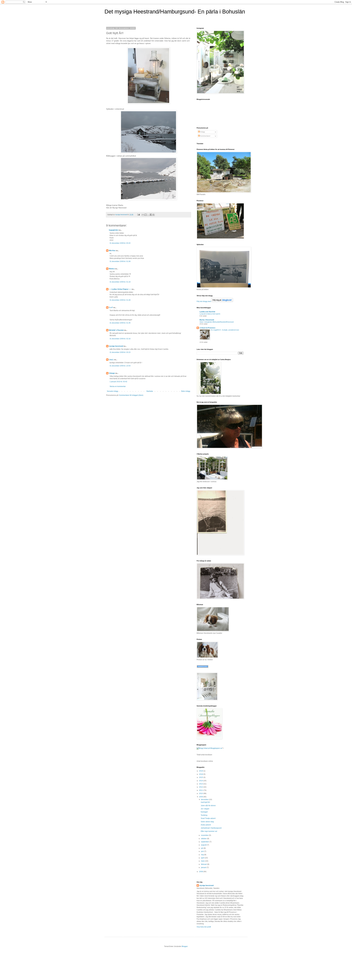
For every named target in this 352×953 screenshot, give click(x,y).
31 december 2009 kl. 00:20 (120, 243)
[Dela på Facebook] (150, 214)
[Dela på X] (148, 214)
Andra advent (206, 825)
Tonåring (204, 815)
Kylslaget (204, 812)
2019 (201, 771)
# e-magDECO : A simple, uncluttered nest (225, 330)
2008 (201, 872)
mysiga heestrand (116, 346)
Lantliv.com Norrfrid (207, 312)
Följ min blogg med (204, 301)
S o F (111, 307)
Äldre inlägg (185, 391)
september (205, 842)
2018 (201, 774)
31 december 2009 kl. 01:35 (120, 323)
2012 (201, 787)
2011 (201, 790)
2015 (201, 777)
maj (202, 855)
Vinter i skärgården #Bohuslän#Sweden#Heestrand (217, 322)
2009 (201, 797)
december (205, 799)
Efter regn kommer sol (209, 831)
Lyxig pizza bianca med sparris (210, 314)
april (203, 858)
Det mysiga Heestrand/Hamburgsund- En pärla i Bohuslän (175, 12)
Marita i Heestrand (207, 320)
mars (203, 861)
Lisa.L (111, 360)
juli (202, 848)
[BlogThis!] (145, 214)
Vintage (112, 373)
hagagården (113, 230)
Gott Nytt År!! (205, 802)
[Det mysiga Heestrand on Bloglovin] (222, 301)
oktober (204, 839)
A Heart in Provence (207, 328)
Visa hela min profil (204, 927)
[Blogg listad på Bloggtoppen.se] (209, 748)
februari (204, 864)
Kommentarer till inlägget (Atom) (131, 395)
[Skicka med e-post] (143, 214)
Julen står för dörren (208, 806)
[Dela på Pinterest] (153, 214)
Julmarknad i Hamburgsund (211, 828)
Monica (112, 269)
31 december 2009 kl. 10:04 (120, 366)
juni (202, 851)
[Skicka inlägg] (138, 214)
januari (204, 867)
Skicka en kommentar (118, 386)
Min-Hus (112, 251)
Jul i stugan (205, 809)
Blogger (185, 946)
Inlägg (202, 132)
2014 (201, 781)
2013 (201, 784)
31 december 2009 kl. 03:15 (120, 352)
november (205, 835)
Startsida (149, 391)
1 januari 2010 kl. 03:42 (118, 382)
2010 (201, 793)
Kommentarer (205, 136)
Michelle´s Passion (116, 330)
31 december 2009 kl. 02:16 (120, 339)
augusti (204, 845)
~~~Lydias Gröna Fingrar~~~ (120, 289)
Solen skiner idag (207, 822)
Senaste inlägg (112, 391)
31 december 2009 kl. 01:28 (120, 300)
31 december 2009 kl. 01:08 (120, 261)
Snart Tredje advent (208, 818)
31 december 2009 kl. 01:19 (120, 282)
